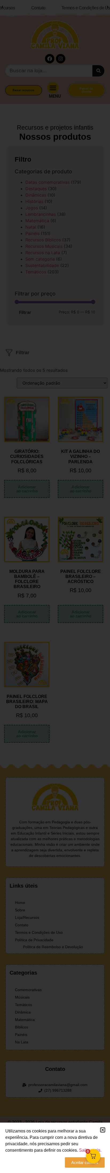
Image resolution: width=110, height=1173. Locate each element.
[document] (55, 586)
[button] (103, 1130)
